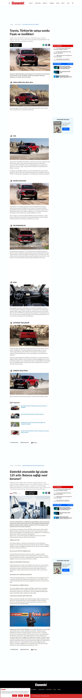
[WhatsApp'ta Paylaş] (43, 45)
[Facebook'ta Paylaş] (46, 45)
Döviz (63, 3)
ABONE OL (66, 570)
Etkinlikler (52, 3)
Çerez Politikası (33, 689)
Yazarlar (57, 3)
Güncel (30, 3)
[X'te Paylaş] (49, 45)
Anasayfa (11, 24)
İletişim (59, 689)
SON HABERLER (57, 45)
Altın (68, 3)
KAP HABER (70, 505)
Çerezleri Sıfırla (41, 689)
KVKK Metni (49, 689)
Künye (54, 689)
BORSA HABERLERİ (57, 505)
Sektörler (45, 3)
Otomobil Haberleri (18, 24)
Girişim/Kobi (38, 3)
